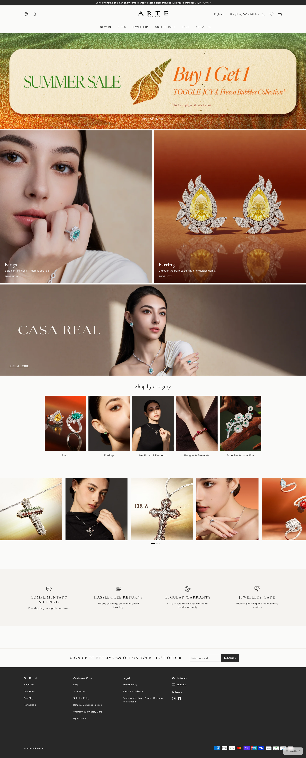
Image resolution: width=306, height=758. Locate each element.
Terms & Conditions (133, 691)
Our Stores (30, 691)
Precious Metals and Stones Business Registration (143, 700)
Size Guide (79, 691)
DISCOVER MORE (153, 119)
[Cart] (280, 14)
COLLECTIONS (165, 26)
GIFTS (122, 26)
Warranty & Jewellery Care (87, 711)
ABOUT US (203, 26)
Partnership (30, 704)
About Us (29, 684)
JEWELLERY (140, 26)
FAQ (75, 684)
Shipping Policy (81, 698)
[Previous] (44, 426)
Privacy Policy (130, 684)
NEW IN (105, 26)
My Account (79, 718)
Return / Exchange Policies (87, 704)
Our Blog (28, 698)
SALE (185, 26)
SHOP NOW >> (196, 2)
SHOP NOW (11, 276)
